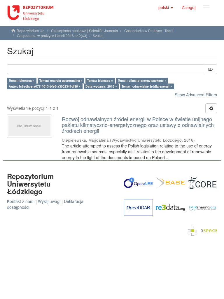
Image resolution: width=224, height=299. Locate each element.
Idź (210, 69)
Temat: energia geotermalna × (61, 80)
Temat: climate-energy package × (142, 80)
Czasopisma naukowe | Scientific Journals (84, 30)
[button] (165, 7)
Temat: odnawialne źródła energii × (147, 86)
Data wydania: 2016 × (101, 86)
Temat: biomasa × (21, 80)
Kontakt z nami (20, 201)
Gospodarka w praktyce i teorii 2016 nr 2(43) (52, 35)
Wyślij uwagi (49, 201)
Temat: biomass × (100, 80)
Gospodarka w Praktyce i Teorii (148, 30)
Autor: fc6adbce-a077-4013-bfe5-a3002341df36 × (44, 86)
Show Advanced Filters (196, 95)
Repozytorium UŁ (31, 30)
